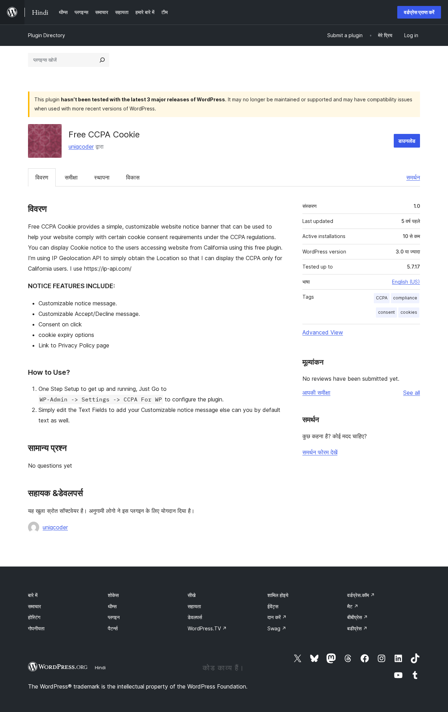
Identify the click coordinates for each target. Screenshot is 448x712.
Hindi (100, 667)
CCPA (381, 297)
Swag (276, 628)
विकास (133, 177)
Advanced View (322, 332)
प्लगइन (114, 617)
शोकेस (113, 595)
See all (411, 392)
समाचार (34, 606)
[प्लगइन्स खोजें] (102, 60)
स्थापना (102, 177)
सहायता (194, 606)
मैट (352, 606)
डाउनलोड (406, 141)
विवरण (41, 177)
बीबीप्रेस (357, 617)
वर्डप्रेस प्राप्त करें (419, 12)
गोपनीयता (36, 628)
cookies (408, 312)
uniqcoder (81, 146)
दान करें (277, 617)
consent (386, 312)
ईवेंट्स (272, 606)
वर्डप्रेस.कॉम (361, 595)
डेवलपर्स (195, 617)
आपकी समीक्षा (316, 392)
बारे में (32, 595)
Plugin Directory (46, 35)
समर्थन (413, 177)
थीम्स (112, 606)
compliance (405, 297)
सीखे (192, 595)
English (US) (406, 282)
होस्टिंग (34, 617)
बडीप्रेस (357, 628)
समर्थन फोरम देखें (319, 452)
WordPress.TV (207, 628)
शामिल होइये (277, 595)
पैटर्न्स (113, 628)
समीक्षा (71, 177)
